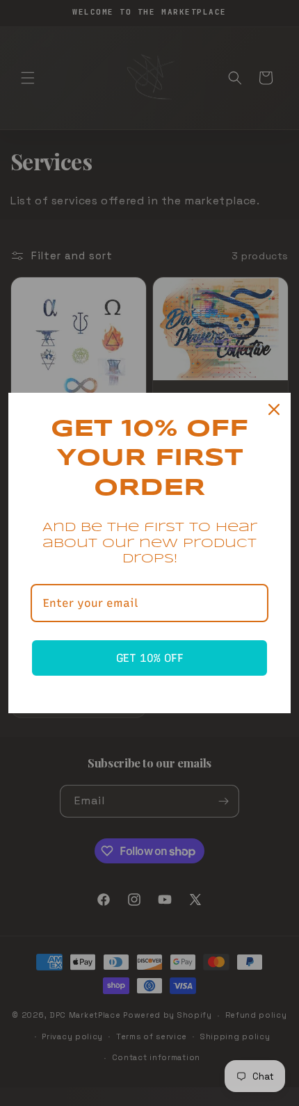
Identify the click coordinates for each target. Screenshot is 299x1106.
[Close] (274, 409)
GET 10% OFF (150, 658)
